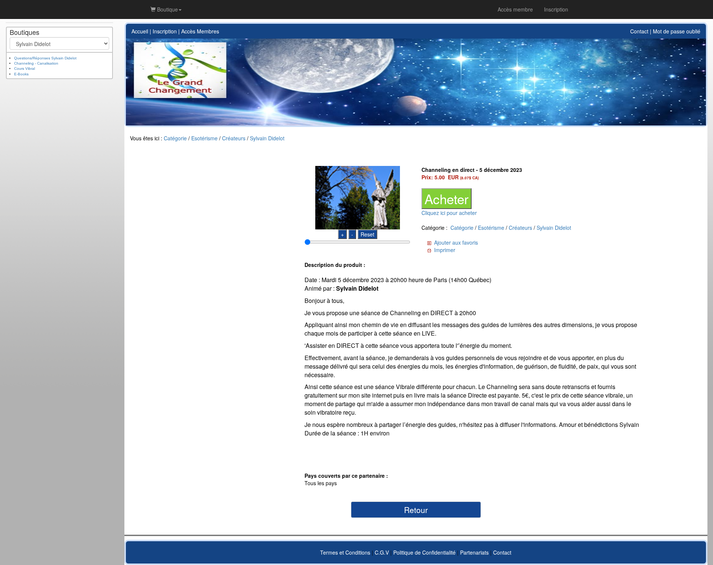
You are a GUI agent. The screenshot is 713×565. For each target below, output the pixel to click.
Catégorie (175, 138)
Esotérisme (204, 138)
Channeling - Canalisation (36, 63)
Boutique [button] (167, 9)
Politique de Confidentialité (424, 552)
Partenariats (474, 552)
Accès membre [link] (515, 9)
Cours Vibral (24, 68)
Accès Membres (200, 31)
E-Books (21, 74)
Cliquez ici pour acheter (449, 212)
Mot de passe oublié (676, 31)
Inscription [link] (556, 9)
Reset (367, 234)
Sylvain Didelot (267, 138)
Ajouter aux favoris (456, 242)
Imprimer (444, 250)
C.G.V (382, 552)
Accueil (139, 31)
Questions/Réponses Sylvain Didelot (45, 58)
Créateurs (233, 138)
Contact (639, 31)
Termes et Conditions (345, 552)
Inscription (165, 31)
